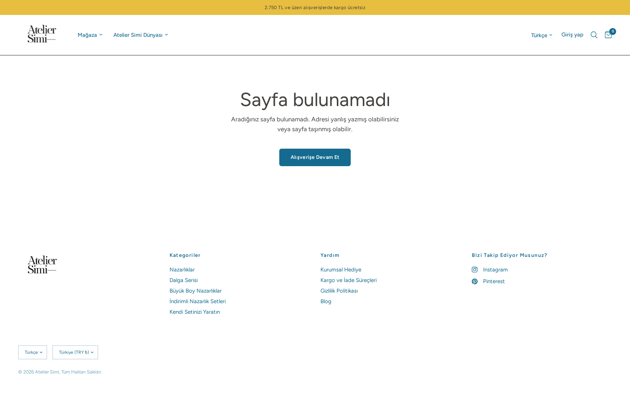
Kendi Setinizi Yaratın (195, 312)
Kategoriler (185, 255)
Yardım (329, 255)
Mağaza (87, 35)
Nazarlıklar (182, 269)
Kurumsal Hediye (340, 269)
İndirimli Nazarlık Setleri (198, 301)
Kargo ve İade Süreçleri (348, 280)
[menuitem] (90, 35)
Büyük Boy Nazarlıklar (196, 290)
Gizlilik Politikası (339, 290)
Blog (325, 301)
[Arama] (594, 35)
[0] (606, 35)
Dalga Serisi (184, 280)
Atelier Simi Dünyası (138, 35)
